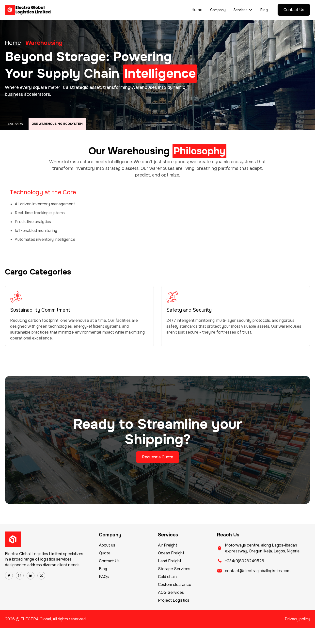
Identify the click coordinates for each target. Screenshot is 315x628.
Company (218, 10)
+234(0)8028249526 (244, 561)
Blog (264, 10)
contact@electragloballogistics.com (257, 570)
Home (196, 9)
